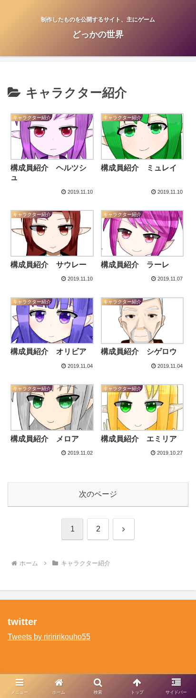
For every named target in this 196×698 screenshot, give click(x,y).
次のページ (98, 494)
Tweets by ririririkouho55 (49, 637)
